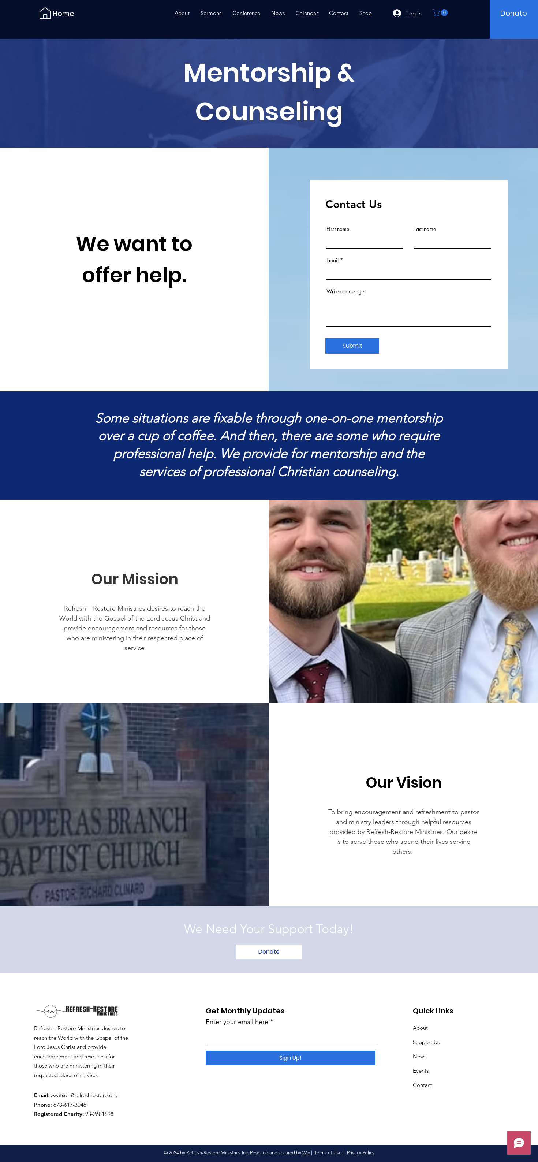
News (419, 1056)
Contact (422, 1084)
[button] (441, 12)
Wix (306, 1152)
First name (337, 229)
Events (421, 1070)
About (420, 1027)
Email (332, 260)
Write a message (345, 291)
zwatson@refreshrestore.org (84, 1095)
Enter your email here (237, 1021)
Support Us (426, 1042)
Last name (425, 229)
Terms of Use (327, 1152)
